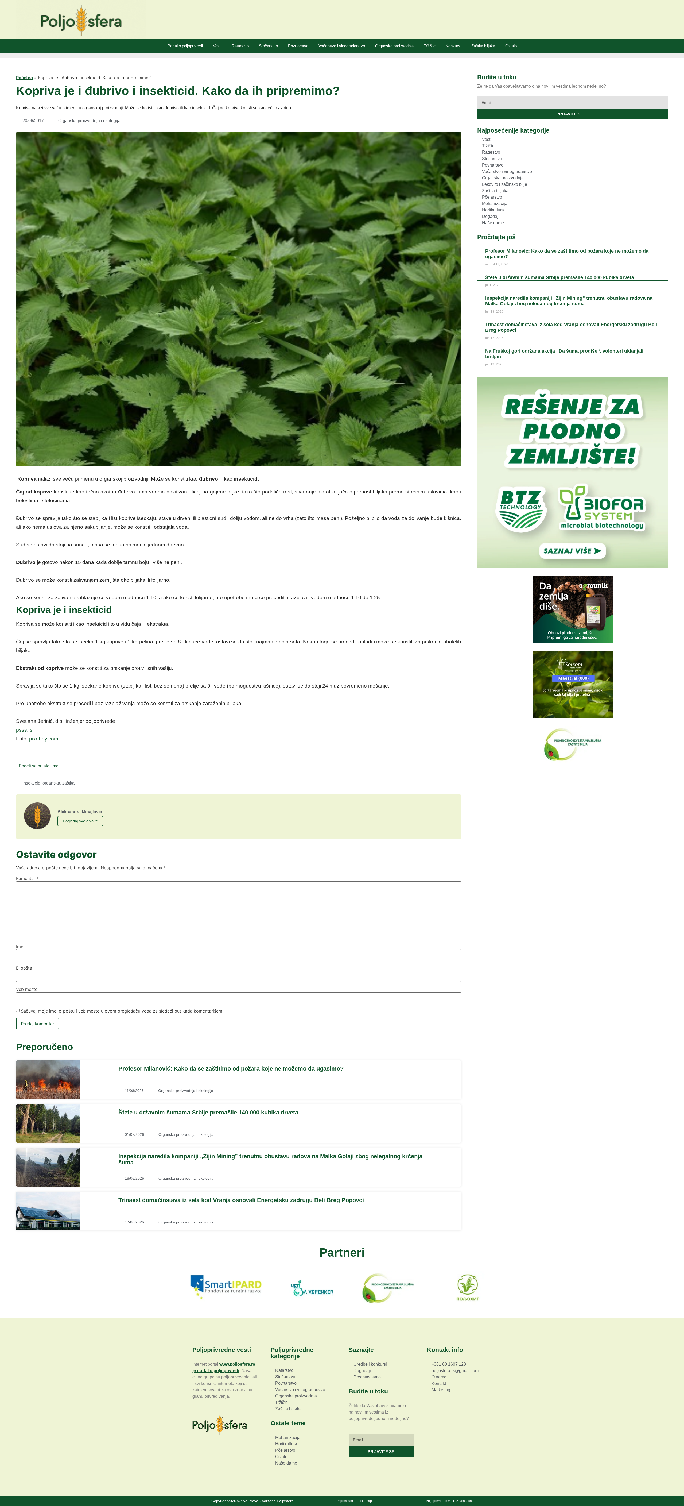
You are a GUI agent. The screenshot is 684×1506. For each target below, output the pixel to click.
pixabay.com (43, 739)
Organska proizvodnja (394, 46)
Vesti (217, 46)
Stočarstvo (268, 46)
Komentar (27, 878)
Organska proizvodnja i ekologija (89, 120)
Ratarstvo (240, 46)
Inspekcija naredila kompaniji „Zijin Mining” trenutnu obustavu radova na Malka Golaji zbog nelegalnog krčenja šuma (270, 1159)
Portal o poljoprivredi (185, 46)
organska (51, 783)
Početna (24, 77)
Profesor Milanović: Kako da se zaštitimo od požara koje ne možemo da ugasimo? (231, 1068)
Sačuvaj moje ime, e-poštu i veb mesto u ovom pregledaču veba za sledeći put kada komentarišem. (122, 1011)
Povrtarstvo (298, 46)
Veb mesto (27, 989)
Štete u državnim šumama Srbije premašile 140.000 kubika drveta (208, 1112)
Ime (19, 946)
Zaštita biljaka (483, 46)
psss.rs (24, 730)
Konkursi (453, 46)
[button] (65, 766)
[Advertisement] (572, 808)
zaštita (68, 783)
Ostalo (511, 46)
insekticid (31, 783)
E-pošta (24, 968)
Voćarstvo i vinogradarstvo (341, 46)
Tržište (430, 46)
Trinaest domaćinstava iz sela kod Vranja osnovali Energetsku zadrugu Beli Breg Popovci (241, 1200)
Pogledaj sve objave (80, 821)
